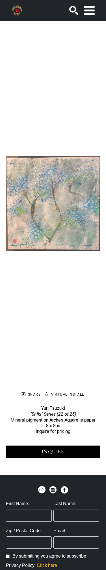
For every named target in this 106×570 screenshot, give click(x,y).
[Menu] (89, 10)
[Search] (73, 10)
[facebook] (64, 490)
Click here (47, 565)
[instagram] (53, 490)
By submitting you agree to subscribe (49, 556)
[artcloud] (42, 490)
